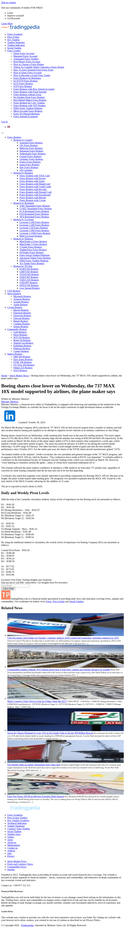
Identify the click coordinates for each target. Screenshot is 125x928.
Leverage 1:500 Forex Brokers (34, 230)
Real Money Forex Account (26, 61)
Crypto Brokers (14, 307)
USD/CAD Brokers (29, 280)
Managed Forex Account (25, 56)
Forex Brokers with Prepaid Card (36, 192)
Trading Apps (13, 834)
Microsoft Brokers (22, 296)
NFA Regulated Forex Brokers (34, 217)
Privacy (11, 856)
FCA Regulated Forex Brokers (34, 211)
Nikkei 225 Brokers (22, 367)
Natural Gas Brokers (23, 343)
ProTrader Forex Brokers (32, 252)
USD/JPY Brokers (28, 282)
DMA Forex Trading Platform (27, 108)
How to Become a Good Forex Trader (31, 75)
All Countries (26, 170)
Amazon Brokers (21, 299)
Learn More (7, 23)
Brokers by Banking (23, 173)
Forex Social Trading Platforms (35, 255)
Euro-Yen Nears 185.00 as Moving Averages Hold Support (35, 796)
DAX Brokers (20, 370)
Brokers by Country (23, 140)
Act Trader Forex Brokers (32, 263)
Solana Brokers (20, 326)
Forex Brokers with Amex (32, 181)
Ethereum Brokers (22, 313)
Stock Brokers (14, 293)
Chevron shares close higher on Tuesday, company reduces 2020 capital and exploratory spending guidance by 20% (63, 638)
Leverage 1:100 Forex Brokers (34, 222)
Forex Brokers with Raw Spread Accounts (33, 89)
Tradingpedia (27, 925)
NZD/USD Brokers (29, 285)
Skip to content (8, 2)
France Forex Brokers (30, 162)
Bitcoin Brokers (21, 310)
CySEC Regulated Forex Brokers (36, 208)
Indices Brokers (14, 354)
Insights (11, 869)
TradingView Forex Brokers (33, 249)
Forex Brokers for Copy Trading (29, 103)
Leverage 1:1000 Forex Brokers (35, 233)
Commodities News (16, 867)
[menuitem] (8, 127)
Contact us (12, 848)
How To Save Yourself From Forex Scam (33, 70)
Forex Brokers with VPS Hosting (29, 105)
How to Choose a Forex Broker (28, 64)
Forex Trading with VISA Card (35, 175)
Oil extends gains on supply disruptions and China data (33, 764)
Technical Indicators (17, 823)
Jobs (9, 853)
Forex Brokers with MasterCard (35, 184)
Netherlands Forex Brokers (33, 153)
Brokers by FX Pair (22, 266)
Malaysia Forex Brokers (31, 148)
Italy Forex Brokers (29, 167)
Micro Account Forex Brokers (27, 111)
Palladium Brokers (22, 345)
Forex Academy (15, 34)
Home (4, 375)
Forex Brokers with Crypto (33, 200)
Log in (4, 121)
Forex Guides (13, 50)
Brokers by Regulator (23, 203)
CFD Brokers (13, 291)
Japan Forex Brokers (29, 164)
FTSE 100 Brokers (22, 362)
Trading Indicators (16, 45)
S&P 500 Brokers (21, 356)
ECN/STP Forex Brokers (25, 81)
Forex (49, 601)
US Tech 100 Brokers (23, 365)
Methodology (13, 845)
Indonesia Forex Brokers (31, 151)
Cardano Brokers (21, 323)
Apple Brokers (20, 304)
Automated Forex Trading (25, 59)
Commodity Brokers (17, 329)
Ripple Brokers (20, 321)
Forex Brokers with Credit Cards (35, 186)
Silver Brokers (20, 334)
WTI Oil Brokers (21, 337)
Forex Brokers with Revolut (33, 189)
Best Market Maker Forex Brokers (29, 100)
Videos (10, 837)
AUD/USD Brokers (29, 274)
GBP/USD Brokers (29, 271)
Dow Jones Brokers (22, 359)
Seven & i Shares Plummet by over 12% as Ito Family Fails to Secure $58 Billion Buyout (50, 733)
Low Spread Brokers (30, 288)
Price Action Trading (17, 817)
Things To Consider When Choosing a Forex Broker (38, 67)
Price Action (13, 37)
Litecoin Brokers (21, 318)
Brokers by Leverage (23, 219)
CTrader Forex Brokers (31, 247)
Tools (10, 839)
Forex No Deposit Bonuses (26, 113)
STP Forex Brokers (22, 86)
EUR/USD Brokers (29, 269)
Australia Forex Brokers (31, 142)
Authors (11, 850)
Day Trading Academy (18, 820)
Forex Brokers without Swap (27, 94)
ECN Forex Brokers (23, 83)
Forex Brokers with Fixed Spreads (29, 92)
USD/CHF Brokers (29, 277)
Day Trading (13, 39)
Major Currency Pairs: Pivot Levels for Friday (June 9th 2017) (37, 701)
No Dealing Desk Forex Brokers (29, 97)
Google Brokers (21, 302)
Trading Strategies (16, 42)
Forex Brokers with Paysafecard (35, 195)
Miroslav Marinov (10, 401)
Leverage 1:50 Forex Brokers (34, 227)
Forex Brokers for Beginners (27, 78)
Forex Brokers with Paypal (32, 178)
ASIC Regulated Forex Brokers (35, 206)
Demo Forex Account (23, 53)
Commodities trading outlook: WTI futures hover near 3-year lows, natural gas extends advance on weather (58, 669)
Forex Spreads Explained (25, 116)
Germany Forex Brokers (31, 159)
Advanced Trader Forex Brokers (35, 258)
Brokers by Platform (23, 238)
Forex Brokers (14, 137)
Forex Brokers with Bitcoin (33, 197)
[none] (65, 127)
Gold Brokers (20, 332)
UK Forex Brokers (29, 145)
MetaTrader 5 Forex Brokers (33, 244)
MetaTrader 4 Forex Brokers (33, 241)
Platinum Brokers (21, 348)
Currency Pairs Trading (18, 828)
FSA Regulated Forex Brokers (34, 214)
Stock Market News (19, 375)
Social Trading (14, 48)
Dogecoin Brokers (22, 315)
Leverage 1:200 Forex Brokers (34, 225)
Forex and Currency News (20, 864)
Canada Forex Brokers (30, 156)
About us (11, 842)
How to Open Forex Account (27, 72)
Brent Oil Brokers (22, 340)
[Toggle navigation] (2, 132)
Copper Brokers (21, 351)
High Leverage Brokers (31, 236)
